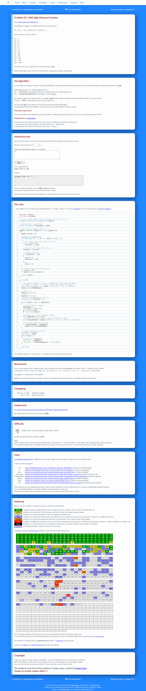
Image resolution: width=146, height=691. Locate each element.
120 (91, 546)
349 (107, 572)
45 (91, 537)
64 (68, 540)
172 (99, 551)
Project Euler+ (99, 636)
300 (111, 565)
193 (84, 554)
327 (22, 572)
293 (84, 565)
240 (72, 560)
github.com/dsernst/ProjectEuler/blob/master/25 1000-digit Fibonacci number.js (53, 474)
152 (22, 551)
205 (33, 558)
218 (84, 558)
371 (95, 574)
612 (60, 604)
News (82, 3)
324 (107, 570)
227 (22, 560)
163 (64, 551)
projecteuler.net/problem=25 (28, 22)
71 (95, 540)
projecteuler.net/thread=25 (23, 459)
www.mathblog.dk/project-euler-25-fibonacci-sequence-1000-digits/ (48, 468)
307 (41, 570)
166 (76, 551)
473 (103, 586)
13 (64, 535)
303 (26, 570)
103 (26, 546)
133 (45, 549)
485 (53, 588)
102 (22, 546)
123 (103, 546)
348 (103, 572)
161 (56, 551)
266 (76, 563)
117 (80, 546)
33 (45, 537)
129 (29, 549)
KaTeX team (65, 689)
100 (111, 542)
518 (84, 593)
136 (56, 549)
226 (18, 560)
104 (29, 546)
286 (56, 565)
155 (33, 551)
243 (84, 560)
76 (18, 542)
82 (41, 542)
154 (29, 551)
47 (99, 537)
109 (49, 546)
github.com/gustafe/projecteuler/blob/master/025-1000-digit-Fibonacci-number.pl (53, 483)
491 (76, 588)
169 (87, 551)
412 (60, 581)
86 (57, 542)
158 (45, 551)
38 (64, 537)
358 (45, 574)
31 (37, 537)
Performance (62, 3)
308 (45, 570)
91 (76, 542)
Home (17, 3)
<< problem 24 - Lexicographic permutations (27, 10)
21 (95, 535)
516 (76, 593)
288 (64, 565)
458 (45, 586)
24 (107, 535)
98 (103, 542)
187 (60, 554)
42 (80, 537)
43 (84, 537)
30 (33, 537)
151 (18, 551)
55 (33, 540)
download (76, 209)
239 (68, 560)
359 (49, 574)
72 (99, 540)
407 (41, 581)
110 (53, 546)
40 (72, 537)
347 (99, 572)
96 (95, 542)
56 (37, 540)
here (18, 374)
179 (29, 554)
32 (41, 537)
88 (64, 542)
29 (30, 537)
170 (91, 551)
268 (84, 563)
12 (60, 535)
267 (80, 563)
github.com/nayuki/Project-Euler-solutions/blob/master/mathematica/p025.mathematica (56, 476)
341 (76, 572)
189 (68, 554)
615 (72, 604)
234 (49, 560)
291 (76, 565)
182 (41, 554)
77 (22, 542)
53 (26, 540)
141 (76, 549)
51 (18, 540)
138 (64, 549)
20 (91, 535)
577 (22, 600)
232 (41, 560)
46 (95, 537)
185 (53, 554)
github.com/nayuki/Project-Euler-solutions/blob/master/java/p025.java (49, 472)
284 (49, 565)
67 (80, 540)
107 (41, 546)
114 (68, 546)
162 (60, 551)
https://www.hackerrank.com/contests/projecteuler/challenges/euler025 (42, 410)
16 (76, 535)
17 (80, 535)
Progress (74, 3)
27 (22, 537)
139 (68, 549)
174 (107, 551)
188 (64, 554)
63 (64, 540)
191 (76, 554)
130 (33, 549)
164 (68, 551)
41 (76, 537)
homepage (75, 685)
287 (60, 565)
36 (57, 537)
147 (99, 549)
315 (72, 570)
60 (53, 540)
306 (37, 570)
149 (107, 549)
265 (72, 563)
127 (22, 549)
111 (56, 546)
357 (41, 574)
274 (107, 563)
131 (37, 549)
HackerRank (31, 118)
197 (99, 554)
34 (49, 537)
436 (56, 584)
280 (33, 565)
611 (56, 604)
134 (49, 549)
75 (111, 540)
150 (111, 549)
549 (107, 595)
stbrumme (59, 641)
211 (56, 558)
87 (60, 542)
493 (84, 588)
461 (56, 586)
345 (91, 572)
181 (37, 554)
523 (103, 593)
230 (33, 560)
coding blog (95, 685)
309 (49, 570)
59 (49, 540)
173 (103, 551)
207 (41, 558)
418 (84, 581)
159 (49, 551)
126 (18, 549)
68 (84, 540)
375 (111, 574)
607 (41, 604)
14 (68, 535)
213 (64, 558)
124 (107, 546)
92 (80, 542)
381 (37, 577)
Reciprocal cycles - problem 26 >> (123, 10)
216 (76, 558)
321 (95, 570)
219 (87, 558)
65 (72, 540)
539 (68, 595)
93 (84, 542)
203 (26, 558)
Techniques (43, 3)
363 (64, 574)
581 (37, 600)
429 (29, 584)
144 (87, 549)
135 (53, 549)
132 (41, 549)
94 (88, 542)
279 (29, 565)
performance (36, 645)
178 (26, 554)
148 (103, 549)
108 (45, 546)
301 (18, 570)
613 (64, 604)
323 (103, 570)
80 (33, 542)
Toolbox (33, 3)
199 (107, 554)
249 (107, 560)
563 (64, 598)
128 (26, 549)
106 (37, 546)
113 (64, 546)
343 (84, 572)
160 (53, 551)
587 (60, 600)
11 (57, 535)
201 (18, 558)
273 (103, 563)
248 (103, 560)
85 (53, 542)
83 (45, 542)
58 (45, 540)
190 (72, 554)
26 (18, 537)
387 (60, 577)
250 (111, 560)
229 (29, 560)
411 (56, 581)
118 (84, 546)
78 (26, 542)
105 (33, 546)
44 (88, 537)
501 (18, 593)
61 (57, 540)
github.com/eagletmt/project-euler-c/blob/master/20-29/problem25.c (49, 470)
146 (95, 549)
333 (45, 572)
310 (53, 570)
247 (99, 560)
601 (18, 604)
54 (30, 540)
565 (72, 598)
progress (25, 645)
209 (49, 558)
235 (53, 560)
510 (53, 593)
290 (72, 565)
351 (18, 574)
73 (103, 540)
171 (95, 551)
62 (60, 540)
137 (60, 549)
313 (64, 570)
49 (107, 537)
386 (56, 577)
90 (72, 542)
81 (37, 542)
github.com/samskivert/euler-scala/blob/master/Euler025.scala (47, 481)
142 (80, 549)
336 (56, 572)
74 (107, 540)
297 (99, 565)
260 (53, 563)
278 (26, 565)
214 (68, 558)
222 (99, 558)
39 (68, 537)
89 (68, 542)
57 (41, 540)
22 (99, 535)
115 (72, 546)
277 (22, 565)
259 (49, 563)
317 (80, 570)
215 (72, 558)
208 (45, 558)
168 (84, 551)
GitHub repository (105, 209)
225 (111, 558)
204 (29, 558)
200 (111, 554)
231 (37, 560)
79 (30, 542)
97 (99, 542)
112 (60, 546)
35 (53, 537)
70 (91, 540)
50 (111, 537)
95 (91, 542)
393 (84, 577)
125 (111, 546)
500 (111, 588)
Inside (52, 3)
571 (95, 598)
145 (91, 549)
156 (37, 551)
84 (49, 542)
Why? (24, 3)
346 (95, 572)
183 (45, 554)
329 (29, 572)
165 (72, 551)
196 (95, 554)
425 (111, 581)
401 (18, 581)
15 (72, 535)
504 (29, 593)
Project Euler (33, 531)
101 (18, 546)
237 (60, 560)
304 (29, 570)
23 (103, 535)
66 (76, 540)
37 (60, 537)
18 (84, 535)
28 (26, 537)
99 (107, 542)
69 (88, 540)
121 (95, 546)
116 (76, 546)
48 (103, 537)
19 (88, 535)
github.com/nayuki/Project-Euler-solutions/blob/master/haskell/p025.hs (50, 478)
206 (37, 558)
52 (22, 540)
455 (33, 586)
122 (99, 546)
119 (87, 546)
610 (53, 604)
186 (56, 554)
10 (53, 535)
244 (87, 560)
